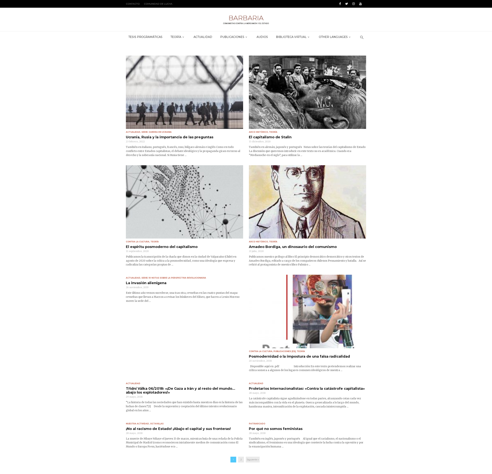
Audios (262, 37)
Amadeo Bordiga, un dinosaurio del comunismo (293, 247)
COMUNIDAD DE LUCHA (158, 3)
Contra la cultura (137, 241)
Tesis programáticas (145, 37)
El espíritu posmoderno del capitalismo (162, 247)
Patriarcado (257, 423)
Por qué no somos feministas (276, 429)
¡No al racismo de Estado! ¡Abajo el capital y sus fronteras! (178, 429)
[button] (362, 37)
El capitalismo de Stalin (270, 137)
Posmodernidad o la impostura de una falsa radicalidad (299, 356)
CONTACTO (133, 3)
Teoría (273, 132)
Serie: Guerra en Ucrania (156, 132)
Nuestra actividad (137, 423)
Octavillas (157, 423)
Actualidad (203, 37)
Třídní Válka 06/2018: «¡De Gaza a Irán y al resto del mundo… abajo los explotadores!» (180, 390)
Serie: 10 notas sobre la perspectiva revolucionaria (173, 278)
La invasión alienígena (146, 283)
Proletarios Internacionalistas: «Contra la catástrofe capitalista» (307, 389)
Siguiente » (253, 459)
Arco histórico (258, 132)
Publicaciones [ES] (284, 351)
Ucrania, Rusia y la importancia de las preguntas (169, 137)
